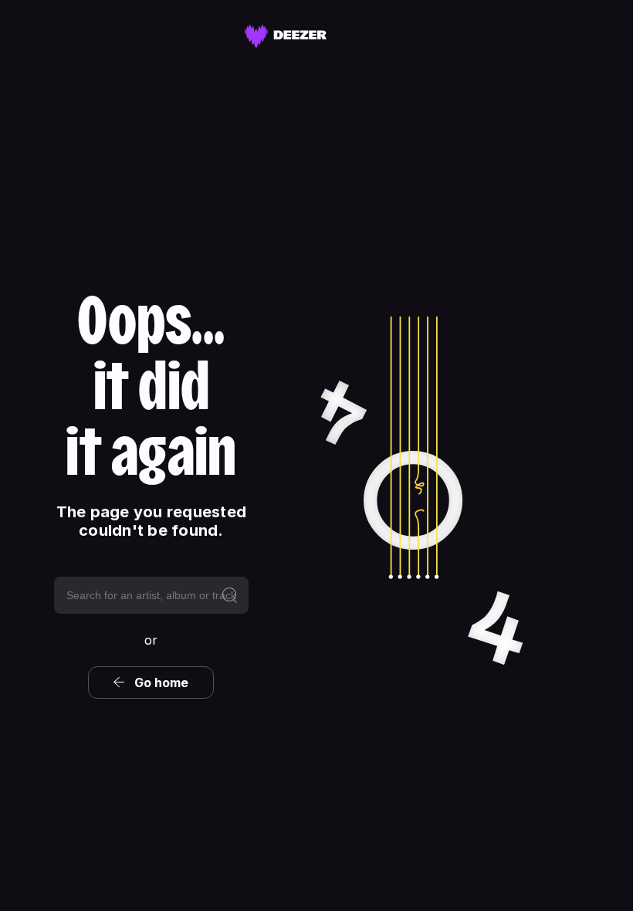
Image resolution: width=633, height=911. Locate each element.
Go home (161, 682)
